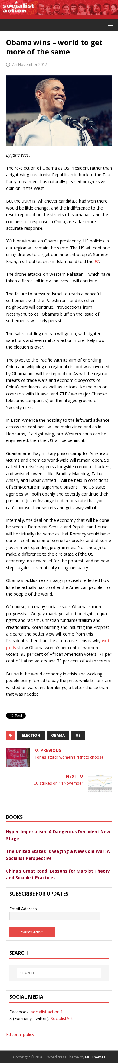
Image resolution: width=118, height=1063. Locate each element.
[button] (109, 25)
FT (97, 261)
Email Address (23, 909)
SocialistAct (62, 1018)
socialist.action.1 (47, 1012)
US (78, 735)
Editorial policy (20, 1034)
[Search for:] (59, 973)
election (31, 735)
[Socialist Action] (59, 15)
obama (58, 735)
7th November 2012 (29, 64)
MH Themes (95, 1057)
